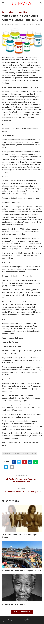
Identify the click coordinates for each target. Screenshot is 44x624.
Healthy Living (23, 12)
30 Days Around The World (13, 604)
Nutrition (16, 453)
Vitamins (26, 453)
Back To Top (37, 618)
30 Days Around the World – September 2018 (21, 571)
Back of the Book (8, 12)
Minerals (6, 453)
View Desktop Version (23, 612)
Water (34, 453)
